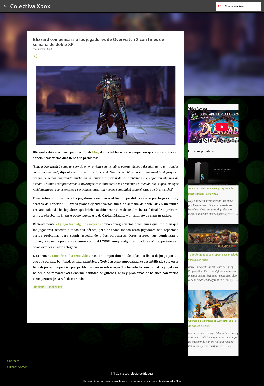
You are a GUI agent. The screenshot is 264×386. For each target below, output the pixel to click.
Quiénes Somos (17, 367)
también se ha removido (70, 256)
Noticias (39, 287)
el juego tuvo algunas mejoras (78, 224)
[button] (35, 56)
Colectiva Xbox (30, 6)
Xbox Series (55, 287)
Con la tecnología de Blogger (134, 373)
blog (95, 152)
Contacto (13, 360)
